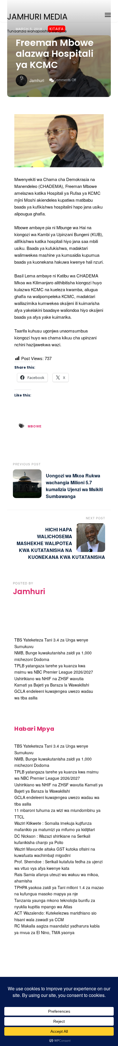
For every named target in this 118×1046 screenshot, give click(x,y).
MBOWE (35, 426)
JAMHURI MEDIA (37, 17)
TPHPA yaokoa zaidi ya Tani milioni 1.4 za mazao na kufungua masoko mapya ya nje (59, 890)
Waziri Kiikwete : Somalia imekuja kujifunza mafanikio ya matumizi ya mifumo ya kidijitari (54, 826)
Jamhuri (37, 80)
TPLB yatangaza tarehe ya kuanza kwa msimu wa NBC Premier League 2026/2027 (53, 669)
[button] (108, 14)
